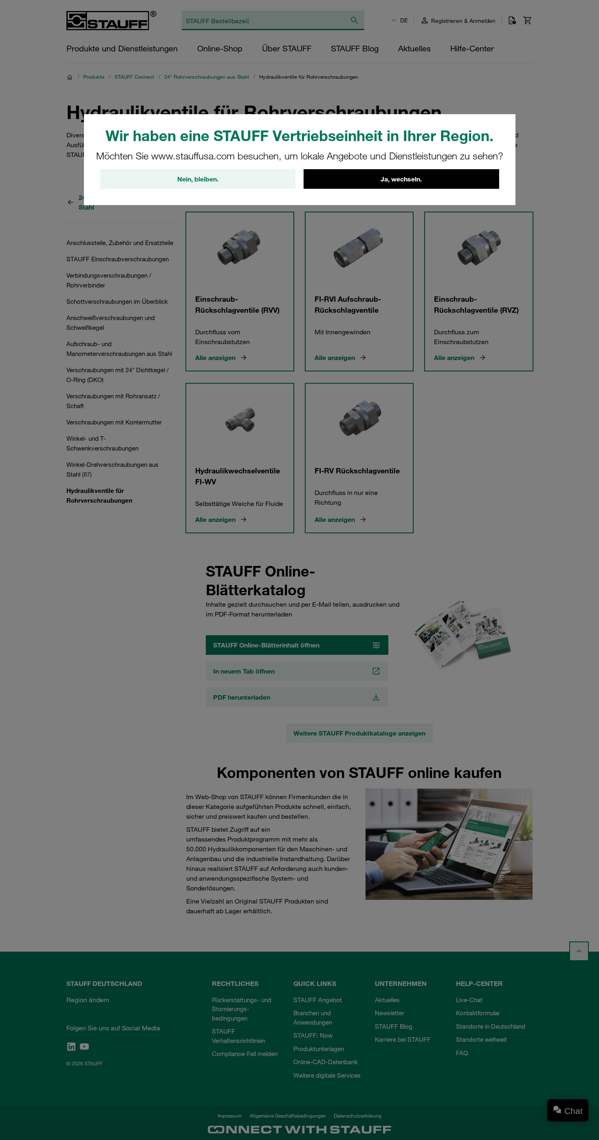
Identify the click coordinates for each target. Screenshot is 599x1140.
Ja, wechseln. (401, 179)
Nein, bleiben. (197, 179)
